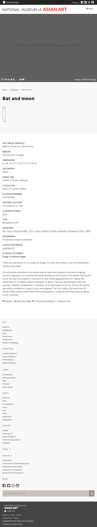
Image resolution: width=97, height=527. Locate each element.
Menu (90, 9)
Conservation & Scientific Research (16, 463)
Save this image (24, 301)
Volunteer (6, 443)
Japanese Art (9, 248)
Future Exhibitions (9, 356)
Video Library (8, 387)
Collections (14, 90)
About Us (6, 327)
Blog (5, 479)
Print (5, 214)
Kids (4, 410)
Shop (5, 333)
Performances (8, 404)
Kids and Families (9, 378)
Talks (5, 413)
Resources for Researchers (13, 473)
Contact (18, 515)
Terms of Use (9, 266)
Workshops (7, 416)
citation (8, 301)
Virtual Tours (7, 336)
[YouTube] (92, 2)
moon (38, 231)
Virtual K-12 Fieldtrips (10, 343)
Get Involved (7, 433)
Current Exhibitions (10, 353)
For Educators (8, 374)
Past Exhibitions (9, 360)
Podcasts (6, 384)
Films (4, 401)
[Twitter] (85, 2)
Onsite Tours (7, 339)
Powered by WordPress (12, 524)
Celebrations (7, 420)
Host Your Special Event (12, 440)
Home (5, 90)
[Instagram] (89, 2)
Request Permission (45, 301)
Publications (7, 460)
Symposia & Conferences (12, 470)
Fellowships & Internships (12, 466)
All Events (6, 398)
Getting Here (7, 330)
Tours (5, 407)
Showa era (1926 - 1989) (79, 231)
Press (12, 515)
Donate (5, 430)
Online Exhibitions (9, 363)
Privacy (15, 518)
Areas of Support (9, 436)
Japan (9, 231)
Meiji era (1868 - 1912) (23, 231)
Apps (4, 381)
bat (4, 231)
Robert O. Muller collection (54, 231)
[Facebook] (82, 2)
